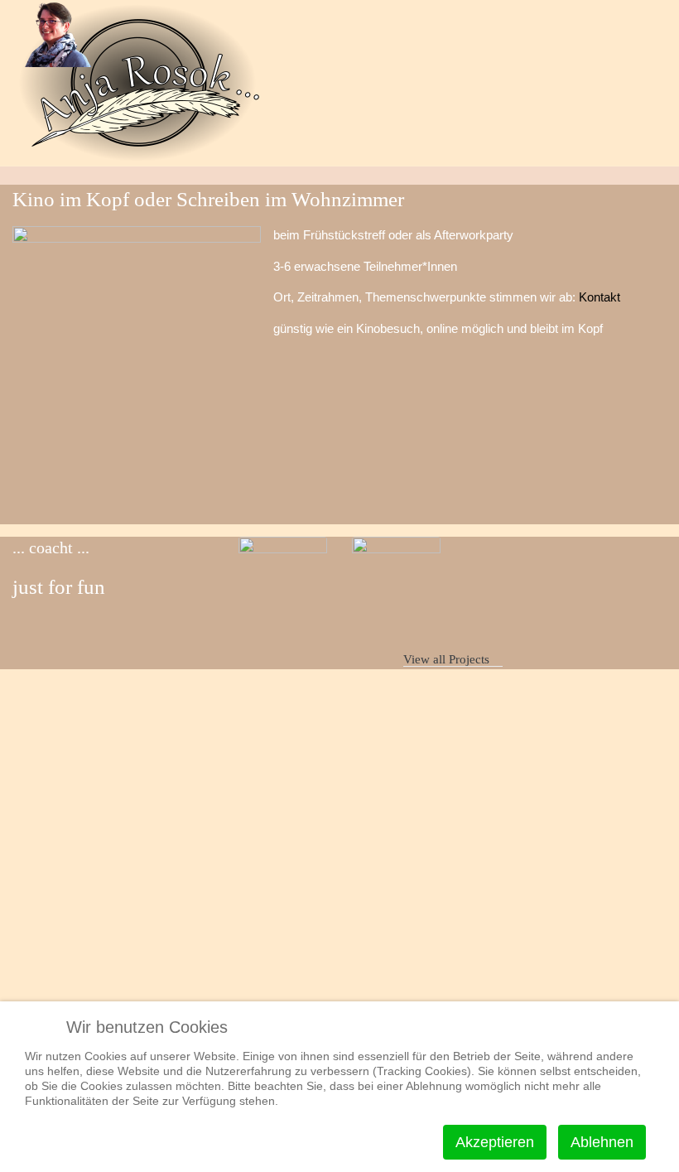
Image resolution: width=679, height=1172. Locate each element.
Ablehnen (602, 1142)
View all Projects (448, 659)
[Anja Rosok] (53, 33)
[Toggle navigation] (633, 175)
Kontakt (599, 297)
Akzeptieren (494, 1142)
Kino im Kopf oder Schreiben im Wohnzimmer (310, 607)
